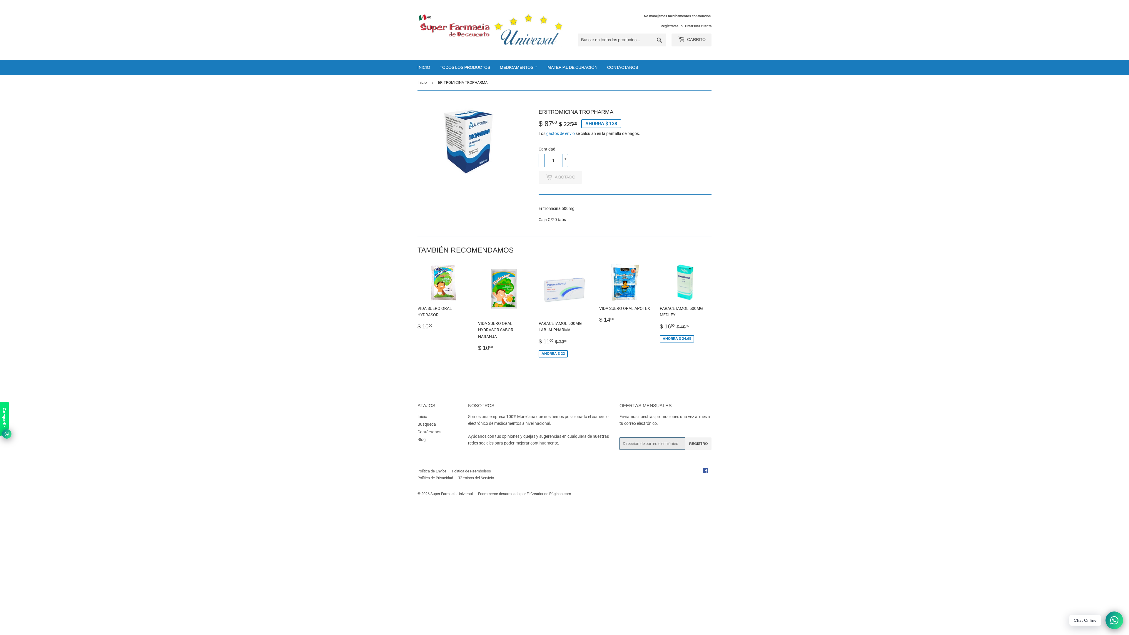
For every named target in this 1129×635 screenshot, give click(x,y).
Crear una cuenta (698, 26)
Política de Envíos (432, 471)
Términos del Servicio (476, 478)
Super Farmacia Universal (451, 494)
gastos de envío (560, 133)
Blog (421, 439)
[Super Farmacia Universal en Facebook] (705, 471)
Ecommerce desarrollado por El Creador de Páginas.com (524, 494)
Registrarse (669, 26)
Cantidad (547, 149)
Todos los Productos (465, 67)
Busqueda (426, 424)
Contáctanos (622, 67)
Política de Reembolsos (471, 471)
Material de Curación (572, 67)
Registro (698, 444)
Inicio (423, 67)
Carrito (696, 39)
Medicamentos (517, 67)
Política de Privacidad (435, 478)
